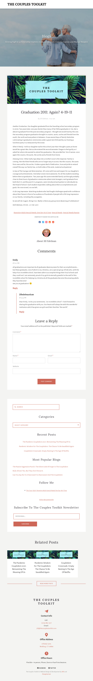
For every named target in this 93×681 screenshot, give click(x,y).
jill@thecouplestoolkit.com (46, 628)
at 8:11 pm (16, 263)
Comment (17, 332)
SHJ (63, 672)
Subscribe (25, 524)
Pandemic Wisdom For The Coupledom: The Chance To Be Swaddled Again (46, 446)
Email (50, 356)
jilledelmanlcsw (26, 295)
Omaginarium (46, 674)
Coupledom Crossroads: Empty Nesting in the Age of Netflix (46, 451)
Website (16, 366)
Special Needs (57, 213)
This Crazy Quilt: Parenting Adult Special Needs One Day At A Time (46, 490)
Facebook (42, 668)
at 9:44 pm (22, 298)
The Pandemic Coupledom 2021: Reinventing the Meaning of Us (46, 442)
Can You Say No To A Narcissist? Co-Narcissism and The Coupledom (38, 475)
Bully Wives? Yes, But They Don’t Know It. (28, 471)
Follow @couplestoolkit (46, 500)
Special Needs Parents (71, 213)
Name (15, 356)
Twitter (53, 668)
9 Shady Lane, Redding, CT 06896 (46, 645)
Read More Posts (46, 583)
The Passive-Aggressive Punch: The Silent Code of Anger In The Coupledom (40, 467)
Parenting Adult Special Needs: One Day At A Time (32, 213)
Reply (15, 288)
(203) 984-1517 (46, 623)
